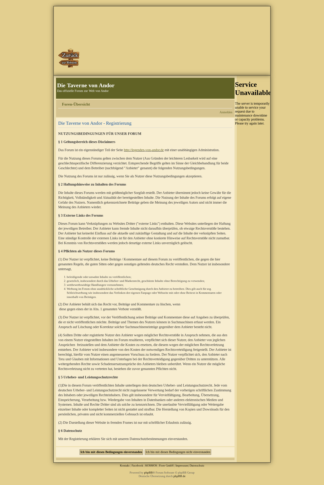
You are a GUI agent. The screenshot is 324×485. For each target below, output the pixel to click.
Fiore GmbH (166, 465)
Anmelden (226, 112)
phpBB (148, 472)
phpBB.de (179, 476)
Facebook (137, 465)
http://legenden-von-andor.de (144, 150)
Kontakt (125, 465)
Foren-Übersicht (76, 104)
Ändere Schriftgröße (229, 103)
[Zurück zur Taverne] (69, 57)
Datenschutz (197, 465)
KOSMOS (151, 465)
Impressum (181, 465)
